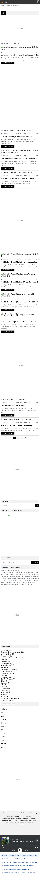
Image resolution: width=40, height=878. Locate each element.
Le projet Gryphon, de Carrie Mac (13, 405)
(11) (9, 669)
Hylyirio (3, 719)
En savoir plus (8, 63)
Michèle (3, 737)
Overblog (33, 813)
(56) (12, 652)
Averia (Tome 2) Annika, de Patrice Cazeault (17, 178)
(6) (8, 673)
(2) (5, 692)
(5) (8, 679)
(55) (7, 654)
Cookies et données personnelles (24, 822)
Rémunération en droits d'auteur (27, 820)
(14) (7, 664)
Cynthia (17, 816)
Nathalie (4, 709)
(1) (5, 696)
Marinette (4, 747)
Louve (3, 716)
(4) (4, 681)
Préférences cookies (19, 824)
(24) (4, 660)
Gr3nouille (4, 723)
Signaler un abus (7, 820)
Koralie (3, 744)
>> (25, 437)
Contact (33, 818)
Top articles (26, 818)
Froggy (3, 726)
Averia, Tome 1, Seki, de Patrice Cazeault (16, 425)
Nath (2, 740)
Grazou (3, 733)
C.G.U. (15, 820)
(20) (5, 662)
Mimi (2, 712)
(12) (6, 665)
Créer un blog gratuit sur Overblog (12, 818)
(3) (5, 687)
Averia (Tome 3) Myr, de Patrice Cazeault (16, 137)
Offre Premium (9, 822)
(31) (6, 656)
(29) (12, 658)
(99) (6, 650)
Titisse (3, 730)
